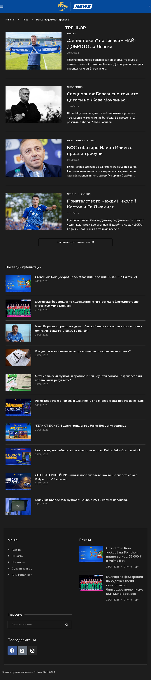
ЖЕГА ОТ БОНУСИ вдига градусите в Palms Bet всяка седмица (80, 425)
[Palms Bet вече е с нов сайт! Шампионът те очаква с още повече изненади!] (18, 407)
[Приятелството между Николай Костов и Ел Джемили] (34, 211)
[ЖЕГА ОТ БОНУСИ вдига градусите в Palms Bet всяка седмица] (18, 432)
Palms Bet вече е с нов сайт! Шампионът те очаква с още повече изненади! (89, 400)
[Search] (149, 6)
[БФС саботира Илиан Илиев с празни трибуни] (34, 158)
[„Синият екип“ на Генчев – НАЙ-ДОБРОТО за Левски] (34, 51)
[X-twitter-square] (22, 650)
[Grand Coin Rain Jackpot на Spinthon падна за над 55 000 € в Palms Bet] (18, 283)
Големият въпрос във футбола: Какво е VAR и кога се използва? (81, 500)
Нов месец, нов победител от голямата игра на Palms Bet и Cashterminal (87, 450)
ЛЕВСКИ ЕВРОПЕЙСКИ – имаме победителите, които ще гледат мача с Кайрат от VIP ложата (86, 477)
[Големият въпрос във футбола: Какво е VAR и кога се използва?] (18, 506)
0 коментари (131, 566)
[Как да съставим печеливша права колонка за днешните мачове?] (18, 357)
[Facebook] (12, 650)
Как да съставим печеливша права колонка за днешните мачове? (83, 351)
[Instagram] (32, 650)
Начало (10, 19)
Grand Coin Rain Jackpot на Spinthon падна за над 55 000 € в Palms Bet (86, 277)
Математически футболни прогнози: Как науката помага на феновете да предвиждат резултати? (88, 378)
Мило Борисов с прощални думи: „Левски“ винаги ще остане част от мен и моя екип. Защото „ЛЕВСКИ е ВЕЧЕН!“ (88, 328)
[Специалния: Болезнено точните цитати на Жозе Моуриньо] (34, 104)
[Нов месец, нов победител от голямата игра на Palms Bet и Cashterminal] (18, 456)
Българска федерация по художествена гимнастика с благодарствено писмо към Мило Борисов (87, 303)
